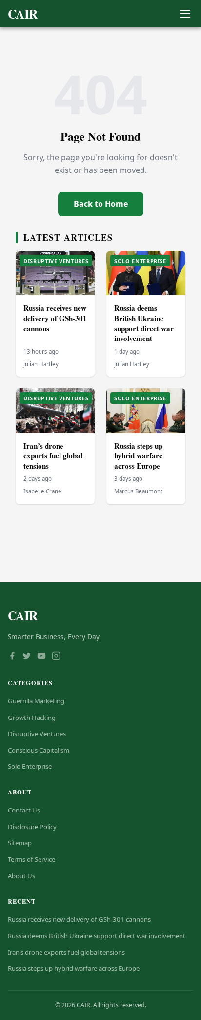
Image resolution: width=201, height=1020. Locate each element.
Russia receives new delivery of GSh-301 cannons (55, 317)
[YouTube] (41, 656)
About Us (21, 875)
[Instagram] (56, 656)
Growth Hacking (32, 717)
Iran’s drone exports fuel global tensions (52, 455)
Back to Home (101, 203)
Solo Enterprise (30, 766)
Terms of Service (31, 859)
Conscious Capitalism (38, 750)
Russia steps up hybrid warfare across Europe (138, 455)
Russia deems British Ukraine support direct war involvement (144, 322)
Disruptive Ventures (37, 733)
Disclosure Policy (32, 826)
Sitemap (20, 842)
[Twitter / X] (26, 656)
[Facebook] (12, 656)
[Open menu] (184, 14)
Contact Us (24, 810)
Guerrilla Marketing (36, 701)
